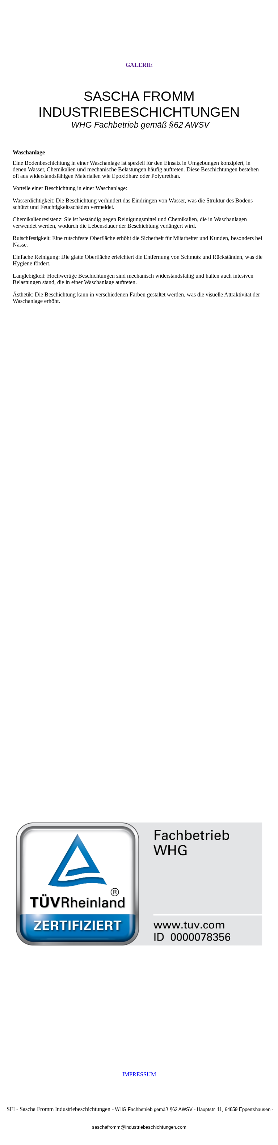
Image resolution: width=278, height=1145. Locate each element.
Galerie (139, 65)
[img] (139, 37)
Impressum (139, 1074)
